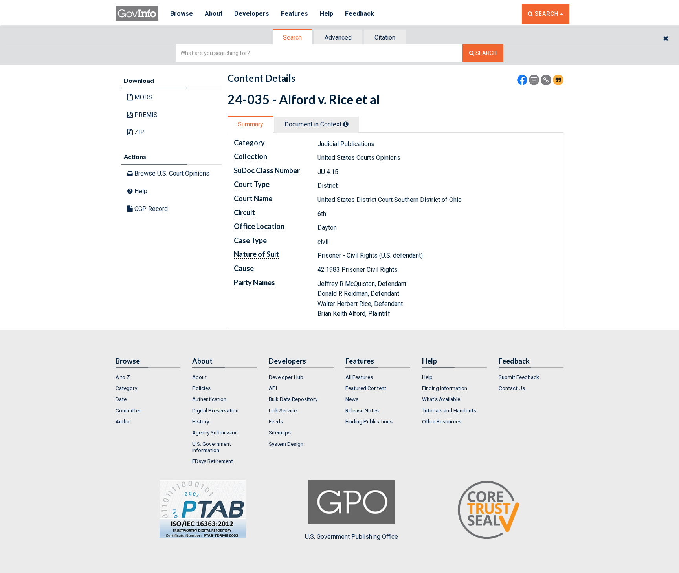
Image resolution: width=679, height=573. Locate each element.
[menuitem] (148, 377)
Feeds (276, 421)
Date (121, 399)
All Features (359, 377)
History (200, 421)
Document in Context (313, 124)
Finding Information (444, 388)
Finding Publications (369, 421)
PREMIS (145, 115)
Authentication (209, 399)
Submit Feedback (519, 377)
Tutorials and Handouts (449, 410)
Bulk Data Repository (293, 399)
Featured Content (365, 388)
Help (326, 13)
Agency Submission (215, 432)
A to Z (123, 377)
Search (292, 37)
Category (126, 388)
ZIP (139, 132)
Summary (250, 124)
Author (124, 421)
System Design (286, 444)
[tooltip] (346, 124)
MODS (142, 97)
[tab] (293, 37)
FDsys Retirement (212, 461)
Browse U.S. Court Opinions (171, 173)
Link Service (283, 410)
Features (294, 13)
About (213, 13)
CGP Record (150, 208)
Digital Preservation (215, 410)
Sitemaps (280, 432)
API (273, 388)
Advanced (338, 37)
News (351, 399)
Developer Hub (286, 377)
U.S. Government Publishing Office (351, 536)
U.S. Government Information (211, 447)
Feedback (359, 13)
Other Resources (441, 421)
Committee (128, 410)
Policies (201, 388)
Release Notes (362, 410)
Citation (384, 37)
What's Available (441, 399)
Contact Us (512, 388)
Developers (251, 13)
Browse (181, 13)
